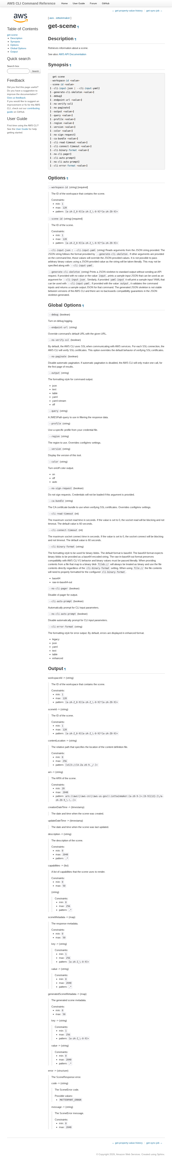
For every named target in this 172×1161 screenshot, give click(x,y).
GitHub (105, 3)
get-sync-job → (154, 10)
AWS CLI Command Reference (31, 3)
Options (14, 45)
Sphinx (160, 1154)
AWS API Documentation (72, 54)
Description (16, 38)
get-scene (12, 34)
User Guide (79, 3)
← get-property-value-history (127, 10)
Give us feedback (16, 97)
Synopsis (15, 41)
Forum (93, 3)
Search (35, 71)
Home (64, 3)
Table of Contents (22, 29)
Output (14, 51)
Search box (13, 66)
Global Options (18, 48)
